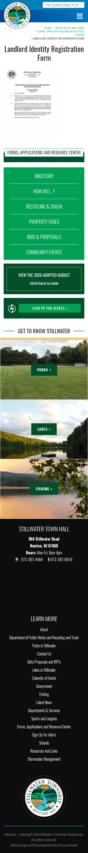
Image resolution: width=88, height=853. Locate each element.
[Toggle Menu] (80, 16)
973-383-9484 (32, 559)
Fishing (44, 694)
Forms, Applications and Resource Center (44, 726)
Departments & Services (44, 710)
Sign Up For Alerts (44, 734)
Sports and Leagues (44, 718)
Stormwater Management (44, 759)
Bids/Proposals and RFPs (44, 662)
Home (48, 28)
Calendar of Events (44, 678)
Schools (44, 743)
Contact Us (44, 653)
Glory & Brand (67, 845)
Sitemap (10, 834)
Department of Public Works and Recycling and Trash (44, 637)
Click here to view (44, 283)
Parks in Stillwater (44, 645)
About (44, 629)
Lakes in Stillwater (44, 670)
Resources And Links (69, 28)
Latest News (44, 702)
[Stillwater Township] (44, 797)
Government (44, 686)
